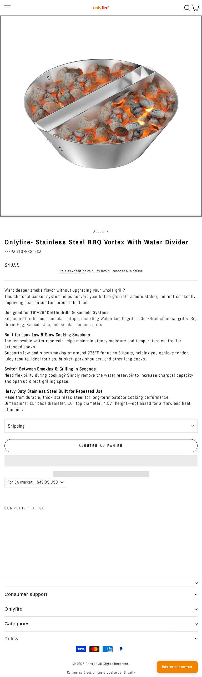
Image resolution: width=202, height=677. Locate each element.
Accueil (99, 231)
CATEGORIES (17, 623)
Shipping (16, 426)
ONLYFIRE (13, 609)
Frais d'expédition (72, 271)
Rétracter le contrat (177, 666)
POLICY (11, 638)
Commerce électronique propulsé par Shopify (101, 672)
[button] (101, 460)
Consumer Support (25, 594)
